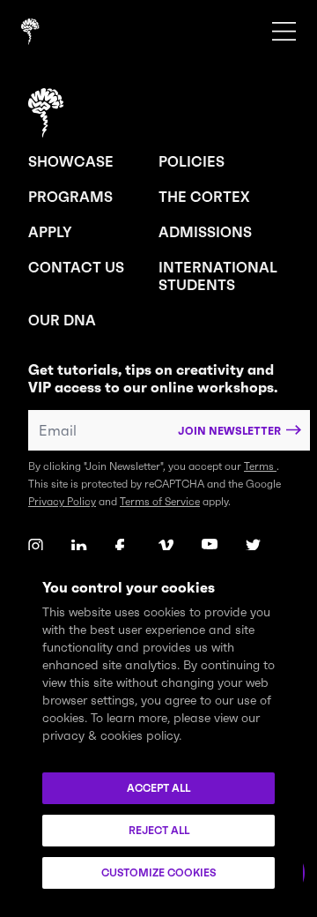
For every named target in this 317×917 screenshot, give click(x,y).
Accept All (158, 787)
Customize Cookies (158, 872)
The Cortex (203, 196)
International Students (217, 276)
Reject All (159, 830)
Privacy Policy (62, 501)
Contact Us (76, 267)
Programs (70, 196)
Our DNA (62, 320)
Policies (191, 161)
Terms (260, 466)
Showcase (71, 161)
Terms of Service (160, 501)
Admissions (205, 232)
